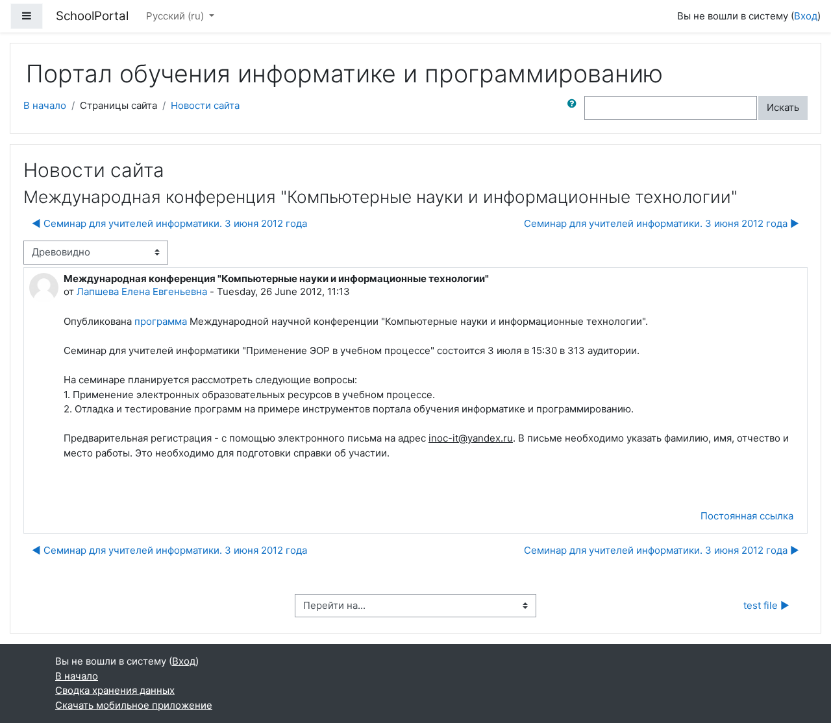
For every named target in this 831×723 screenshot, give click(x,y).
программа (160, 321)
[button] (574, 108)
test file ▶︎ (766, 605)
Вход (805, 16)
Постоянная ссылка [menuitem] (747, 516)
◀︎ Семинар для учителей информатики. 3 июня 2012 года (169, 223)
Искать (783, 107)
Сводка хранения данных (115, 690)
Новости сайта (205, 105)
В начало (44, 105)
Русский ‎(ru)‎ (176, 16)
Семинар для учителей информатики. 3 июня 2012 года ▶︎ (661, 223)
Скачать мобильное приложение (133, 705)
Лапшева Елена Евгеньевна (142, 291)
